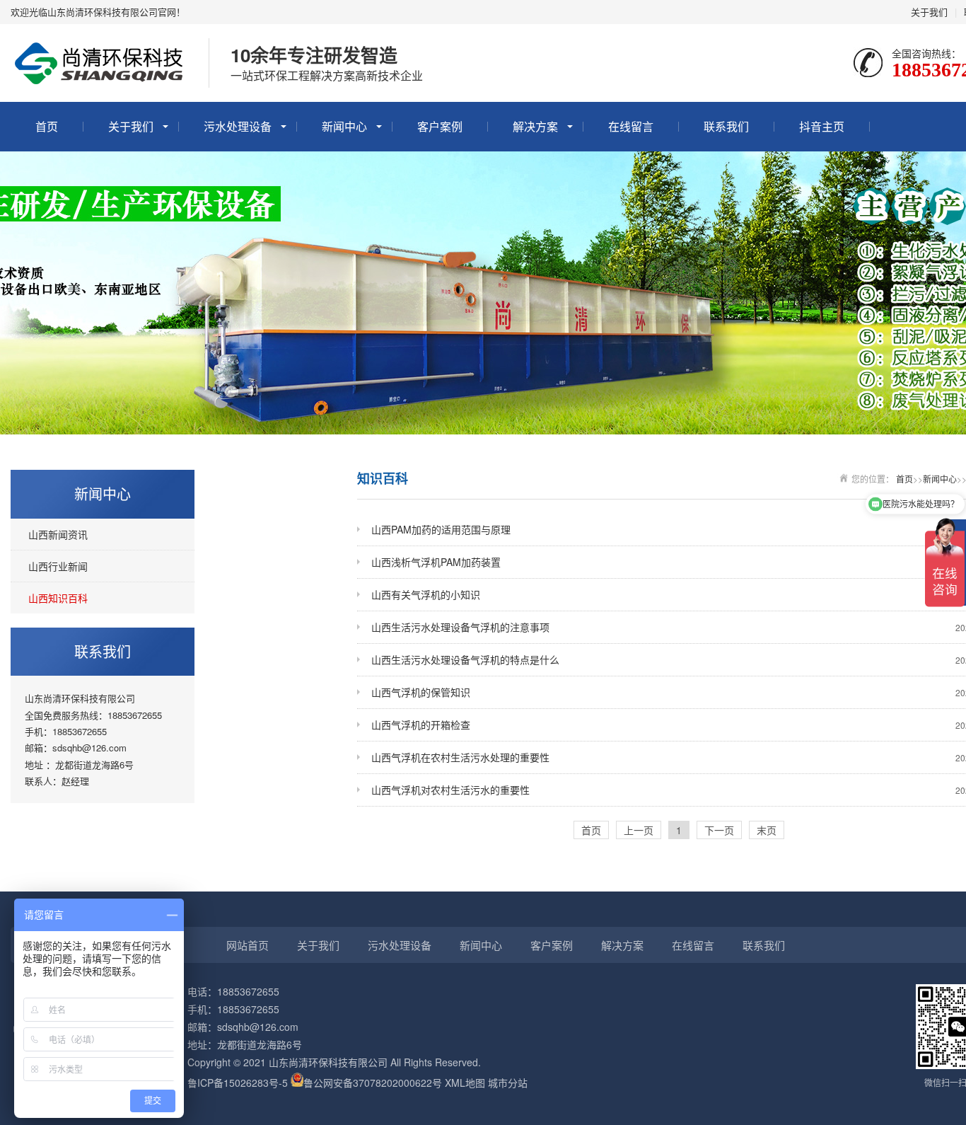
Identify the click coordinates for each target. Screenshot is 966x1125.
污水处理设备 (238, 126)
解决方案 (535, 126)
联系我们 (726, 126)
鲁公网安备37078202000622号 (372, 1082)
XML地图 (465, 1082)
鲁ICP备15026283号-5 (237, 1082)
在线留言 (630, 126)
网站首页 (247, 944)
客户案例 (439, 126)
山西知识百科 (58, 598)
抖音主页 (821, 126)
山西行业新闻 (58, 566)
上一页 (638, 830)
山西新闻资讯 (58, 534)
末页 (766, 830)
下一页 (719, 830)
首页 (46, 126)
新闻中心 (344, 126)
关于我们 (929, 11)
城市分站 (508, 1082)
